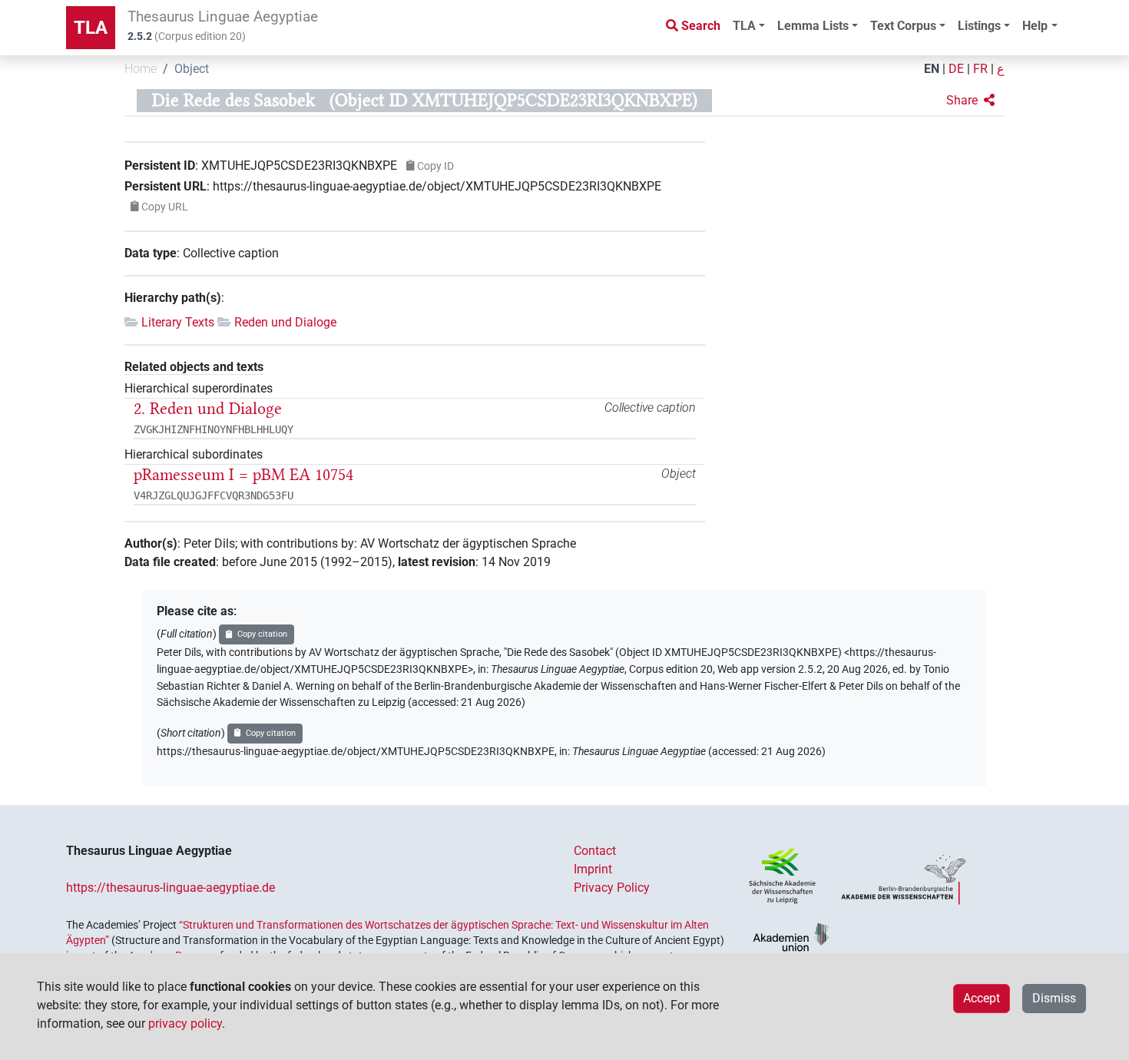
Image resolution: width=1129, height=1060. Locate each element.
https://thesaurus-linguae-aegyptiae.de (170, 887)
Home (140, 68)
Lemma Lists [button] (813, 25)
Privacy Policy (612, 887)
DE (956, 68)
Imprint (593, 869)
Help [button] (1035, 25)
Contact (595, 850)
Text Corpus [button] (903, 25)
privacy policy (185, 1023)
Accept (981, 998)
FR (980, 68)
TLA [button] (744, 25)
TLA (91, 27)
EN (931, 68)
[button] (970, 100)
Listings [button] (979, 25)
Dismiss (1054, 998)
